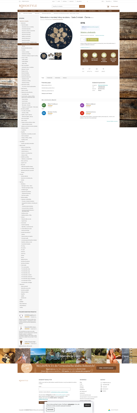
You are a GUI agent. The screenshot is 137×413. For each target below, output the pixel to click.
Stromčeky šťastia (25, 75)
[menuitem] (23, 11)
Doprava (65, 1)
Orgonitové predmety (26, 191)
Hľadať (82, 6)
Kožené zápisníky (25, 225)
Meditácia (23, 184)
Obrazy (23, 46)
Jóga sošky (24, 63)
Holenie (23, 234)
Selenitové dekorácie (26, 77)
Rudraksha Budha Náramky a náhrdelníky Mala (28, 210)
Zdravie (22, 217)
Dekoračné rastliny (26, 84)
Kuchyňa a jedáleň (25, 109)
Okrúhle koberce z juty (26, 149)
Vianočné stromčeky (26, 32)
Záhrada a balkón (24, 128)
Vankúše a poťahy (25, 157)
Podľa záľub (23, 265)
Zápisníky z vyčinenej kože (27, 226)
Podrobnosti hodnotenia (57, 19)
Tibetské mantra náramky (27, 206)
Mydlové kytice (24, 259)
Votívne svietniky (25, 52)
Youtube (104, 391)
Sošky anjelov (25, 59)
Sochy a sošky (25, 57)
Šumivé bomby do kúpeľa (27, 236)
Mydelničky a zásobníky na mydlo (29, 134)
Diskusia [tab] (65, 78)
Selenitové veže (25, 79)
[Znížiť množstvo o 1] (85, 40)
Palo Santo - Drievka (26, 105)
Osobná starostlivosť (25, 232)
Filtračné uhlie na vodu (26, 219)
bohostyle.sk (105, 389)
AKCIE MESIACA (23, 305)
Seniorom (23, 253)
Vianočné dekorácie (26, 38)
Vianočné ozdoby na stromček (28, 31)
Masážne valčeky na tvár (27, 242)
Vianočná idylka (25, 25)
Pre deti (21, 174)
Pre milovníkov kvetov (26, 280)
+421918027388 (106, 384)
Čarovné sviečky (25, 195)
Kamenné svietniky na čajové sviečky (30, 55)
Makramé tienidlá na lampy (27, 166)
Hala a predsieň (24, 286)
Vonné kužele (25, 101)
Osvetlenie (22, 141)
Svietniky (23, 50)
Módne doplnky (24, 197)
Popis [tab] (43, 78)
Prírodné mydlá (25, 238)
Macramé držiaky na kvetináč (28, 168)
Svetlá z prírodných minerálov (27, 143)
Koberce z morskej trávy (27, 153)
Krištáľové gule (25, 189)
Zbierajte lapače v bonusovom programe (88, 397)
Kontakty (71, 1)
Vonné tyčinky (25, 99)
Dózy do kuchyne (25, 118)
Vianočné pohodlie (26, 40)
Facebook (105, 387)
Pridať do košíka (93, 39)
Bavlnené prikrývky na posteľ (27, 170)
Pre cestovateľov (25, 267)
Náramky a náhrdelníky (26, 199)
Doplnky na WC (25, 139)
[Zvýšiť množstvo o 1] (85, 39)
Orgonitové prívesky (26, 193)
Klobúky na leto (25, 213)
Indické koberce (25, 151)
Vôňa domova (24, 88)
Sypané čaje (24, 221)
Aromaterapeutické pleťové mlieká (29, 240)
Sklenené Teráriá (25, 69)
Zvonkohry (24, 130)
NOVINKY (21, 301)
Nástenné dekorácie (26, 44)
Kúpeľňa (23, 132)
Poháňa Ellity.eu (84, 28)
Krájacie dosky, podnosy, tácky (28, 122)
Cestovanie (23, 223)
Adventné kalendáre (26, 29)
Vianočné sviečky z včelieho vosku (29, 42)
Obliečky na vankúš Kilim (27, 159)
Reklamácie (79, 1)
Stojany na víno (25, 71)
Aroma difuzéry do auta (27, 228)
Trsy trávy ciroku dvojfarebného (29, 86)
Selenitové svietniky (26, 54)
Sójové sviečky (25, 90)
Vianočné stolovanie (26, 34)
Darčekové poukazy (25, 261)
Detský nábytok (24, 176)
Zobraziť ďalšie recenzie (112, 121)
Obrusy (22, 172)
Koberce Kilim (24, 155)
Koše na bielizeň (25, 136)
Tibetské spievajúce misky (27, 187)
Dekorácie (23, 23)
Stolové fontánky (25, 73)
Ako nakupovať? (83, 391)
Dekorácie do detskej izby (26, 178)
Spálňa (22, 296)
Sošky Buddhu (25, 61)
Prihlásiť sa (43, 402)
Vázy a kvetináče (25, 65)
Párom (22, 257)
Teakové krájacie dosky (27, 124)
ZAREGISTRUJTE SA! (43, 399)
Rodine (22, 255)
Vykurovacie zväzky (26, 103)
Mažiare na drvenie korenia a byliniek (29, 126)
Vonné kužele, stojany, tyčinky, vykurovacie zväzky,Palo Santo (28, 96)
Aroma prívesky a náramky (27, 208)
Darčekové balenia (25, 263)
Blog (53, 1)
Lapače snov (24, 163)
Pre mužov (23, 248)
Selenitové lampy (25, 82)
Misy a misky (24, 120)
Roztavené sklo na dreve (27, 48)
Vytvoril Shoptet (114, 410)
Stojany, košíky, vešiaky (27, 137)
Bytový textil (22, 145)
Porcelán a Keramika (26, 111)
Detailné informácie (85, 47)
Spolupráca (82, 393)
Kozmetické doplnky (26, 244)
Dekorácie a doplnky (24, 21)
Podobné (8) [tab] (49, 78)
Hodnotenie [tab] (57, 78)
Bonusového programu (94, 27)
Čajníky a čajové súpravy (27, 114)
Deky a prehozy (24, 161)
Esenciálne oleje (25, 94)
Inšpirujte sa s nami (70, 356)
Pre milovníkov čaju (26, 271)
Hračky (22, 180)
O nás (58, 1)
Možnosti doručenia (100, 35)
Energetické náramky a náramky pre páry (29, 203)
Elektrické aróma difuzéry (27, 92)
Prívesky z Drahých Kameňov (28, 201)
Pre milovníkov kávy (26, 269)
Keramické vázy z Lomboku (28, 67)
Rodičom (23, 251)
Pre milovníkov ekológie (27, 282)
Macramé (23, 164)
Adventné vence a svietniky (28, 27)
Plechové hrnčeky (25, 230)
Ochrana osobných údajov (85, 400)
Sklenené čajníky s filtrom (27, 116)
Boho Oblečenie (23, 303)
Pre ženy (23, 246)
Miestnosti (22, 284)
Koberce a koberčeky (25, 147)
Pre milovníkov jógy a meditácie (28, 278)
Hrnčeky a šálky (25, 112)
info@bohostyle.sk (107, 382)
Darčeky (21, 182)
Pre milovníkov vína (26, 273)
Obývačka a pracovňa (25, 288)
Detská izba (23, 298)
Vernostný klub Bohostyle (85, 395)
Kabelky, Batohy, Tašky (27, 215)
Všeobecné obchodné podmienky (87, 398)
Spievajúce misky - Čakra (27, 186)
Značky (21, 307)
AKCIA (21, 300)
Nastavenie (50, 409)
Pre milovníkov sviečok (26, 275)
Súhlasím (87, 405)
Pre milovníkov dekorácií (27, 276)
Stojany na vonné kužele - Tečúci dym (30, 107)
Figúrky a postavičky (26, 36)
